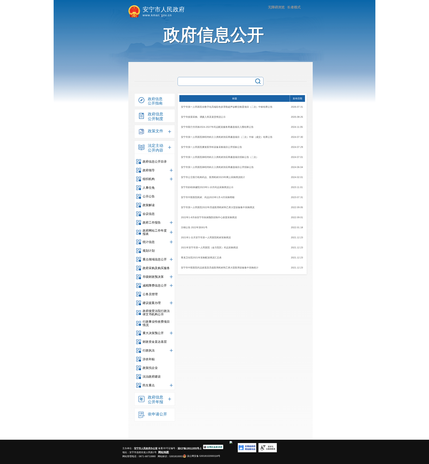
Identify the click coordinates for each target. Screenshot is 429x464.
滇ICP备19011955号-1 (189, 448)
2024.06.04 (297, 167)
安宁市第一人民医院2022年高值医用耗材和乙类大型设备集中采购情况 (217, 207)
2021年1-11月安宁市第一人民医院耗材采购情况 (206, 237)
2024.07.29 (297, 147)
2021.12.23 (297, 237)
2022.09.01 (297, 217)
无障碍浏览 (276, 7)
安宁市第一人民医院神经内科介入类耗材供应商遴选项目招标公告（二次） (219, 157)
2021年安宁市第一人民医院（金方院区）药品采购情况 (209, 247)
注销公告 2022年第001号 (194, 227)
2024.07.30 (297, 137)
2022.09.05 (297, 207)
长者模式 (294, 7)
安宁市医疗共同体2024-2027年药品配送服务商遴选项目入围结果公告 (217, 127)
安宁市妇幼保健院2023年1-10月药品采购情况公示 (207, 187)
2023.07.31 (297, 197)
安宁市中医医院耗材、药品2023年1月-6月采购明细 (207, 197)
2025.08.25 (297, 117)
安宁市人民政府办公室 (146, 448)
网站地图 (163, 452)
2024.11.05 (297, 127)
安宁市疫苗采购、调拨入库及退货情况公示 (203, 117)
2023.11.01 (297, 187)
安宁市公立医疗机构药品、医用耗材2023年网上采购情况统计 (213, 177)
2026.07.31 (297, 106)
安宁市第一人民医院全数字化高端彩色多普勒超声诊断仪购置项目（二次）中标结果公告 (226, 106)
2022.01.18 (297, 227)
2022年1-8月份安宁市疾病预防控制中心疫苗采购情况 (209, 217)
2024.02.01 (297, 177)
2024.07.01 (297, 157)
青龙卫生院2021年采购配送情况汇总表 (201, 257)
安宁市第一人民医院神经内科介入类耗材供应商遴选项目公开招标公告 (217, 167)
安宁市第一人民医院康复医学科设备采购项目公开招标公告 (211, 147)
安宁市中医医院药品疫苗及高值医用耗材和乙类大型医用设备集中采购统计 (219, 267)
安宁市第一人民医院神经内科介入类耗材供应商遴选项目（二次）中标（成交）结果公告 (226, 137)
